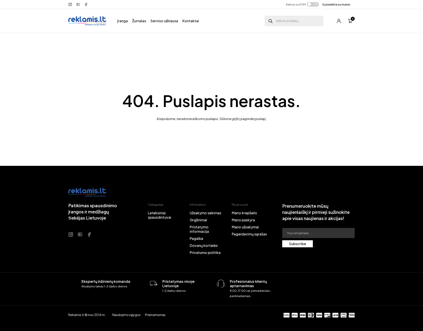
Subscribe (297, 243)
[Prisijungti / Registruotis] (338, 21)
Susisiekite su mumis (336, 4)
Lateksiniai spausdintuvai (159, 215)
